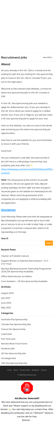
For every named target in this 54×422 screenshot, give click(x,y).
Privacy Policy (25, 370)
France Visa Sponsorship (13, 329)
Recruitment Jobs (14, 57)
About (15, 370)
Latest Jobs (6, 334)
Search (4, 238)
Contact (44, 370)
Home (9, 370)
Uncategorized (8, 358)
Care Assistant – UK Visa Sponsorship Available (24, 281)
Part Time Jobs (8, 338)
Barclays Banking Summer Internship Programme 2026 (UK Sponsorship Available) (26, 270)
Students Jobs (8, 348)
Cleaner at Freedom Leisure (15, 255)
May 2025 (6, 307)
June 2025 (6, 302)
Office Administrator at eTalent (16, 276)
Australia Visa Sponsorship (14, 319)
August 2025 (7, 293)
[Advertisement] (27, 27)
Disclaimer (8, 210)
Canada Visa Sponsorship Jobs (16, 324)
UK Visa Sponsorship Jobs (13, 353)
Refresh (26, 420)
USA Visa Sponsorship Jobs (14, 363)
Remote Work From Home (14, 343)
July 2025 (5, 297)
